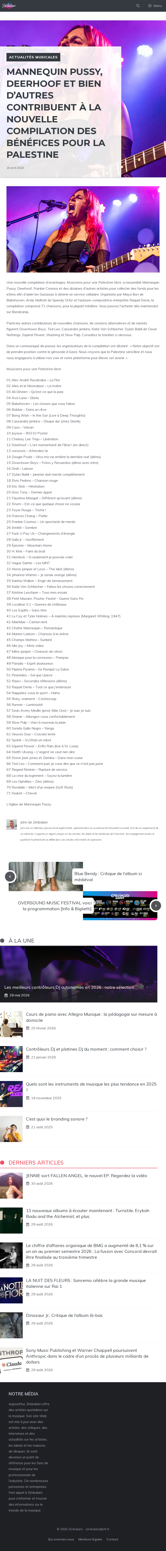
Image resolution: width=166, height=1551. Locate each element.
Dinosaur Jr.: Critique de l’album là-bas (64, 1315)
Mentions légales (90, 1539)
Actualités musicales (33, 57)
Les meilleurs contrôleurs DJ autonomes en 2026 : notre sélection (69, 987)
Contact (112, 1539)
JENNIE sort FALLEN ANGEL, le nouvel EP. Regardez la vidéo (86, 1175)
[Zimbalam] (9, 6)
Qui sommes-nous (61, 1539)
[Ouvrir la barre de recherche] (138, 6)
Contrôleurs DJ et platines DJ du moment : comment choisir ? (86, 1049)
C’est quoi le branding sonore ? (57, 1119)
